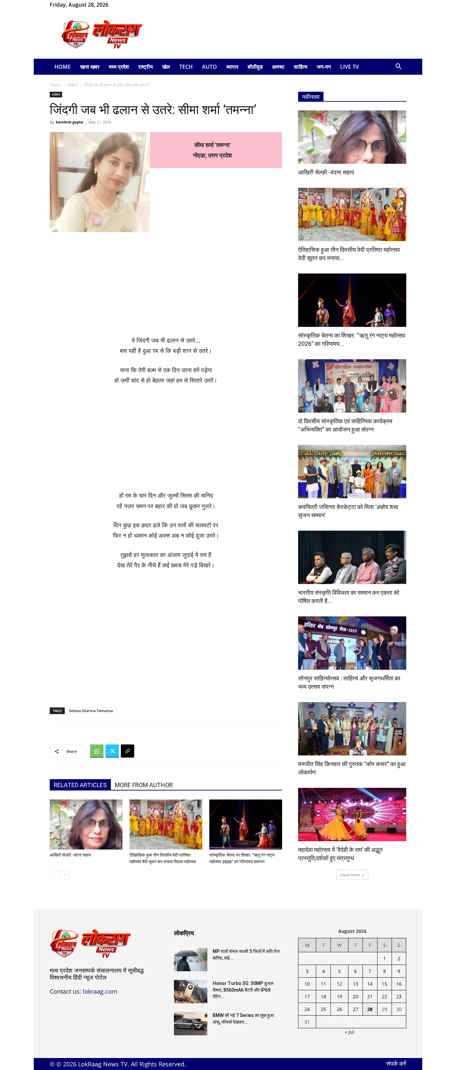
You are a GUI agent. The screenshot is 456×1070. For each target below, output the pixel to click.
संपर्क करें (396, 1063)
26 (339, 1009)
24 (307, 1009)
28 (370, 1009)
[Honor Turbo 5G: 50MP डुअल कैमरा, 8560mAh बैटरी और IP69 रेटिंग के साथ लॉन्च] (190, 991)
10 (307, 984)
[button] (398, 67)
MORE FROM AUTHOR (144, 784)
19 (339, 996)
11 (323, 984)
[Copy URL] (127, 751)
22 (384, 996)
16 (399, 984)
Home (62, 66)
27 (355, 1009)
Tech (186, 66)
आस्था (278, 66)
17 (307, 996)
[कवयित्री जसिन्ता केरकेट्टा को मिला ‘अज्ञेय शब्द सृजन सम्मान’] (352, 471)
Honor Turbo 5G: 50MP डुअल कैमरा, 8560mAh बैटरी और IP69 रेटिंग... (243, 990)
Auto (209, 66)
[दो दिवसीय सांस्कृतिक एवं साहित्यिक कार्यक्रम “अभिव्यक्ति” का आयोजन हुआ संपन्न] (352, 386)
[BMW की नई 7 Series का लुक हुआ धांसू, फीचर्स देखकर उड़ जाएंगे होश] (190, 1023)
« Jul (349, 1032)
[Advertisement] (284, 34)
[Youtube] (146, 4)
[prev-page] (54, 875)
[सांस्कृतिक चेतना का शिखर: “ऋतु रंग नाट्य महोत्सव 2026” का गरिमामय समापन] (245, 824)
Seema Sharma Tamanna (91, 710)
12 (339, 984)
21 (370, 996)
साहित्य (300, 66)
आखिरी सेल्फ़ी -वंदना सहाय (70, 855)
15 (384, 984)
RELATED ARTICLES (80, 784)
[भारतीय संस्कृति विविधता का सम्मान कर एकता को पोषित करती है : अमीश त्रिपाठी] (352, 557)
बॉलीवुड (255, 66)
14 (370, 984)
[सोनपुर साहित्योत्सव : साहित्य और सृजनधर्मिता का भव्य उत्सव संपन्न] (352, 643)
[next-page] (64, 875)
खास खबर (89, 66)
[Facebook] (124, 4)
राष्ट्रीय (145, 66)
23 (399, 996)
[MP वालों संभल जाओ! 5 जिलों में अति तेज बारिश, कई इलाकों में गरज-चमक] (190, 959)
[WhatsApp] (135, 4)
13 (355, 984)
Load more (350, 875)
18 (323, 996)
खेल (166, 66)
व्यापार (232, 66)
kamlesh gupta (69, 121)
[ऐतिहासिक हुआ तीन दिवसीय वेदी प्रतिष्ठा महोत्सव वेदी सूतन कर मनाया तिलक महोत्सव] (166, 824)
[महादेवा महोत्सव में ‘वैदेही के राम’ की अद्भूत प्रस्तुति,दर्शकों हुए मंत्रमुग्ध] (352, 814)
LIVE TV (349, 66)
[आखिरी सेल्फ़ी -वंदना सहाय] (86, 824)
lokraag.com (100, 991)
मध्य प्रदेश (119, 66)
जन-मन (324, 66)
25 (323, 1009)
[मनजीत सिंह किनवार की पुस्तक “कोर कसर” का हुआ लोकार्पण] (352, 728)
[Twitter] (112, 751)
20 (355, 996)
